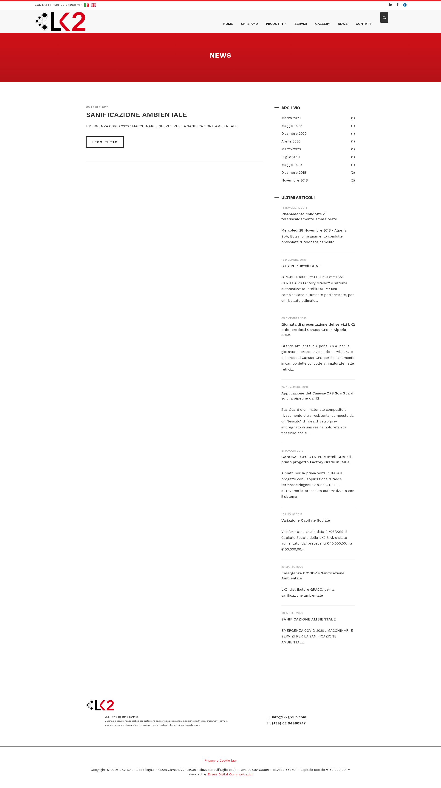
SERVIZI (300, 23)
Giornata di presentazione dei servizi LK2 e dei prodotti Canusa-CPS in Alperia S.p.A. (318, 329)
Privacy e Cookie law (221, 760)
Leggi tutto (105, 142)
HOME (228, 23)
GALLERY (322, 23)
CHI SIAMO (249, 23)
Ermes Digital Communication (230, 774)
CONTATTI (42, 4)
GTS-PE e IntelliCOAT (300, 266)
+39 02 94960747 (67, 4)
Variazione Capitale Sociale (305, 520)
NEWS (343, 23)
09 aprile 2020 (97, 107)
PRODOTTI (274, 23)
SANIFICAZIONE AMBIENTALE (136, 115)
